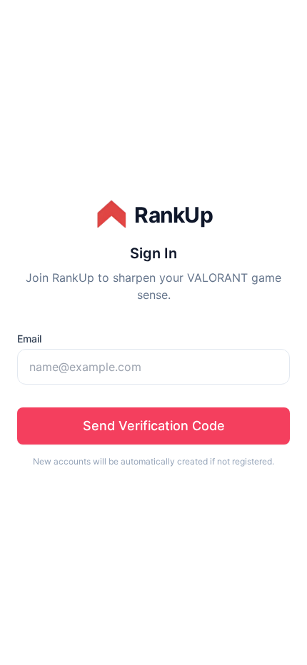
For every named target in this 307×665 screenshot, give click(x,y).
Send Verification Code (154, 425)
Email (29, 338)
